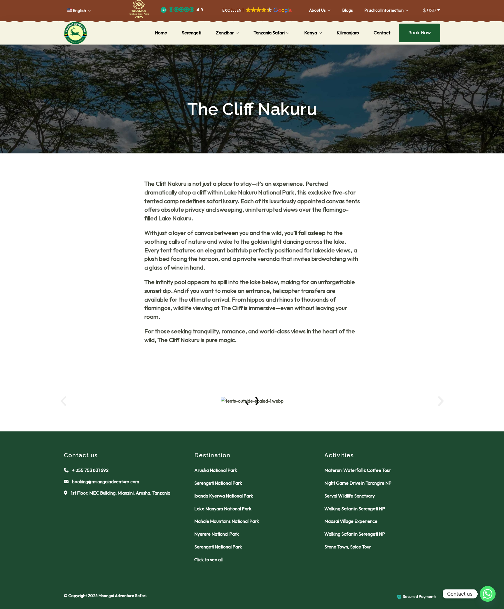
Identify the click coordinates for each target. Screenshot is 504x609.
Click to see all (208, 559)
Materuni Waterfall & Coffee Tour (357, 470)
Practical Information (384, 10)
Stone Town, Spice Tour (347, 547)
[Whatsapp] (488, 594)
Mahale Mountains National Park (226, 521)
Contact (382, 33)
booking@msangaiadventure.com (105, 481)
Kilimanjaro (348, 33)
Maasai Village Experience (350, 521)
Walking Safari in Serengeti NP (354, 508)
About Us (317, 10)
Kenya (310, 33)
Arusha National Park (215, 470)
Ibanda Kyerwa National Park (223, 496)
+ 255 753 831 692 (90, 470)
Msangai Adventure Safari (122, 595)
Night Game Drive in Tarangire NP (357, 483)
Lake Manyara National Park (222, 508)
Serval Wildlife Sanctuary (349, 496)
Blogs (347, 10)
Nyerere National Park (216, 534)
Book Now (419, 32)
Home (161, 33)
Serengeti (191, 33)
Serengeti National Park (218, 483)
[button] (139, 10)
